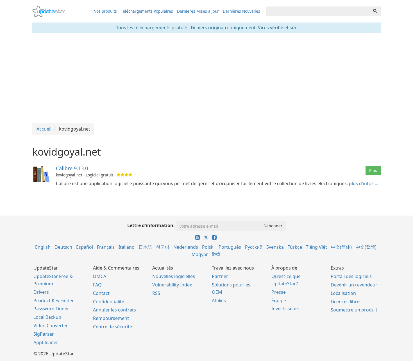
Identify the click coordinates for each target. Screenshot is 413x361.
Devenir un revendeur (354, 285)
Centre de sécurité (112, 327)
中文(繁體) (366, 247)
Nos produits (105, 11)
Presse (278, 292)
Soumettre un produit (354, 310)
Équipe (278, 300)
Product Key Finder (53, 300)
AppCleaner (45, 342)
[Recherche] (375, 11)
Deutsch (63, 247)
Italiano (127, 247)
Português (230, 247)
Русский (253, 247)
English (43, 247)
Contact (101, 293)
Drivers (41, 292)
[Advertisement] (206, 78)
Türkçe (295, 247)
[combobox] (318, 11)
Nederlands (185, 247)
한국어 (162, 247)
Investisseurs (285, 309)
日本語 (145, 247)
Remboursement (111, 318)
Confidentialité (108, 302)
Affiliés (219, 300)
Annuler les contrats (114, 310)
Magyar (200, 254)
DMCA (99, 276)
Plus (373, 170)
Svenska (275, 247)
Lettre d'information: (151, 225)
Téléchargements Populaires (147, 11)
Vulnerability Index (172, 285)
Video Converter (50, 325)
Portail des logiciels (351, 276)
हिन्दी (216, 254)
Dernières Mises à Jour (198, 11)
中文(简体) (341, 247)
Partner (220, 276)
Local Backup (47, 317)
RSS (156, 293)
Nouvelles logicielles (173, 276)
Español (84, 247)
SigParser (43, 334)
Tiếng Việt (316, 247)
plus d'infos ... (363, 183)
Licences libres (346, 302)
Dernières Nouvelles (241, 11)
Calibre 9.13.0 (72, 168)
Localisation (343, 293)
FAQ (97, 285)
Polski (208, 247)
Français (106, 247)
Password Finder (51, 309)
